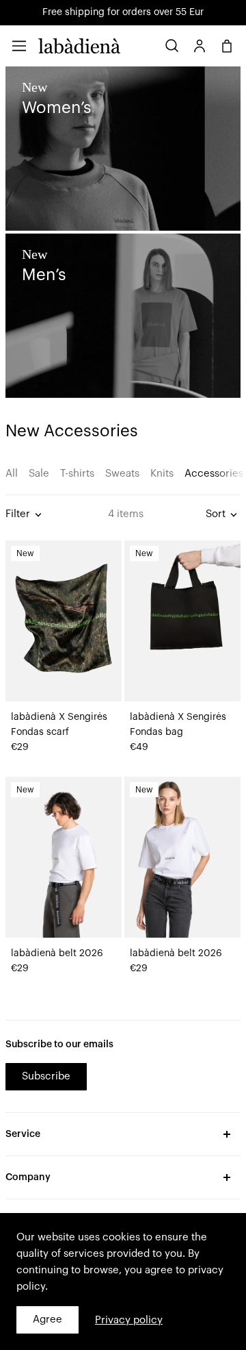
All (11, 473)
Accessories (213, 473)
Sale (39, 473)
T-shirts (77, 473)
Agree (47, 1319)
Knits (162, 473)
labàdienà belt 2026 (57, 953)
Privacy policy (129, 1320)
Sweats (122, 473)
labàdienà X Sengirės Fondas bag (178, 724)
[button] (19, 46)
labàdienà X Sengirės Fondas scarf (59, 724)
